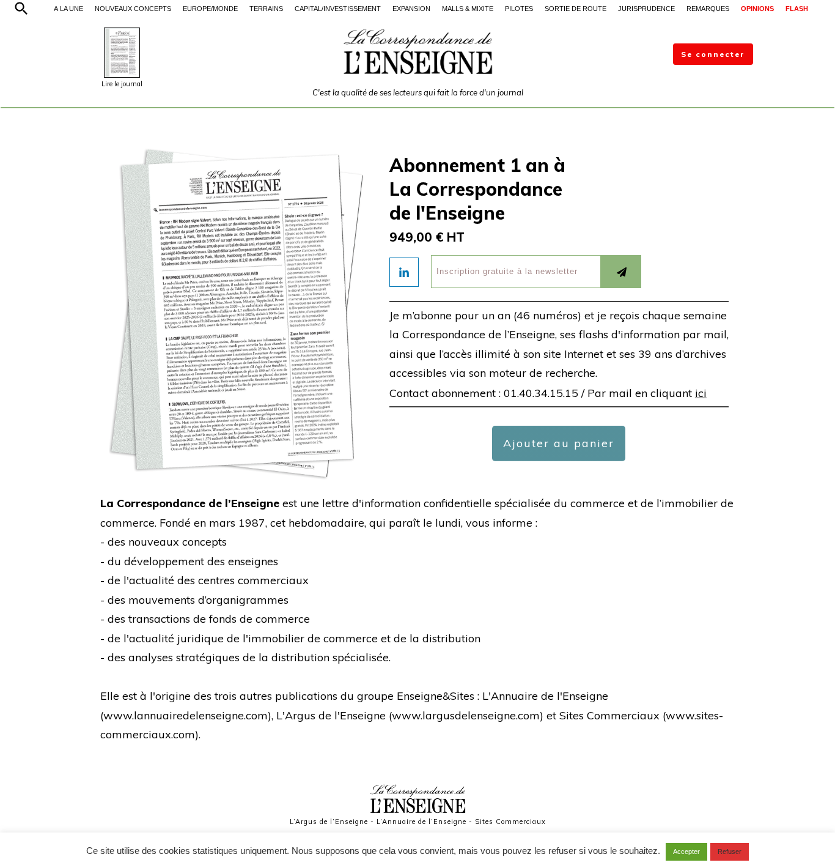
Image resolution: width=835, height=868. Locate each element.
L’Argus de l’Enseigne (329, 821)
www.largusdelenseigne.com (466, 715)
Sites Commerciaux (510, 821)
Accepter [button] (686, 851)
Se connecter (713, 54)
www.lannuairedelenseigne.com (185, 715)
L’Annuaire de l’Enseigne (421, 821)
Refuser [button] (729, 851)
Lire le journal (121, 84)
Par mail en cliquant (647, 393)
